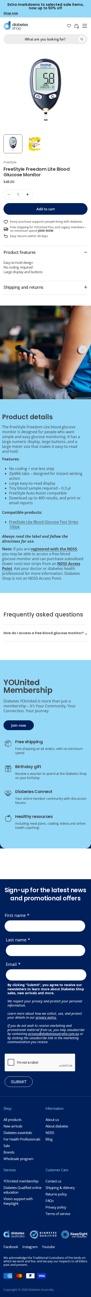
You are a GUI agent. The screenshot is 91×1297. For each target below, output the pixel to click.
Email (11, 964)
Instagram (30, 1246)
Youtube (48, 1246)
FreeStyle (10, 162)
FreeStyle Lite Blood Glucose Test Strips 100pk (43, 524)
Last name (16, 940)
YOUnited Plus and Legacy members (59, 227)
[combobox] (46, 39)
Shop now (11, 13)
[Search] (82, 39)
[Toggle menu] (85, 26)
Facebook (11, 1246)
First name (15, 915)
